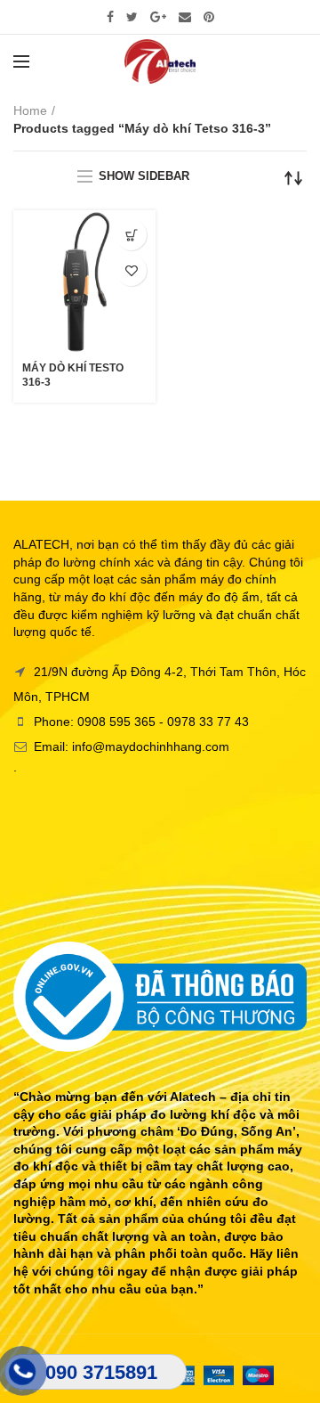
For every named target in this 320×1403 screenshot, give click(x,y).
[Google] (158, 17)
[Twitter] (132, 17)
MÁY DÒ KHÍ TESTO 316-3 (73, 375)
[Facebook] (110, 17)
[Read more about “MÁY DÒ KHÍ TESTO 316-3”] (131, 234)
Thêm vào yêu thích (131, 270)
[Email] (184, 17)
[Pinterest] (208, 17)
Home (30, 110)
